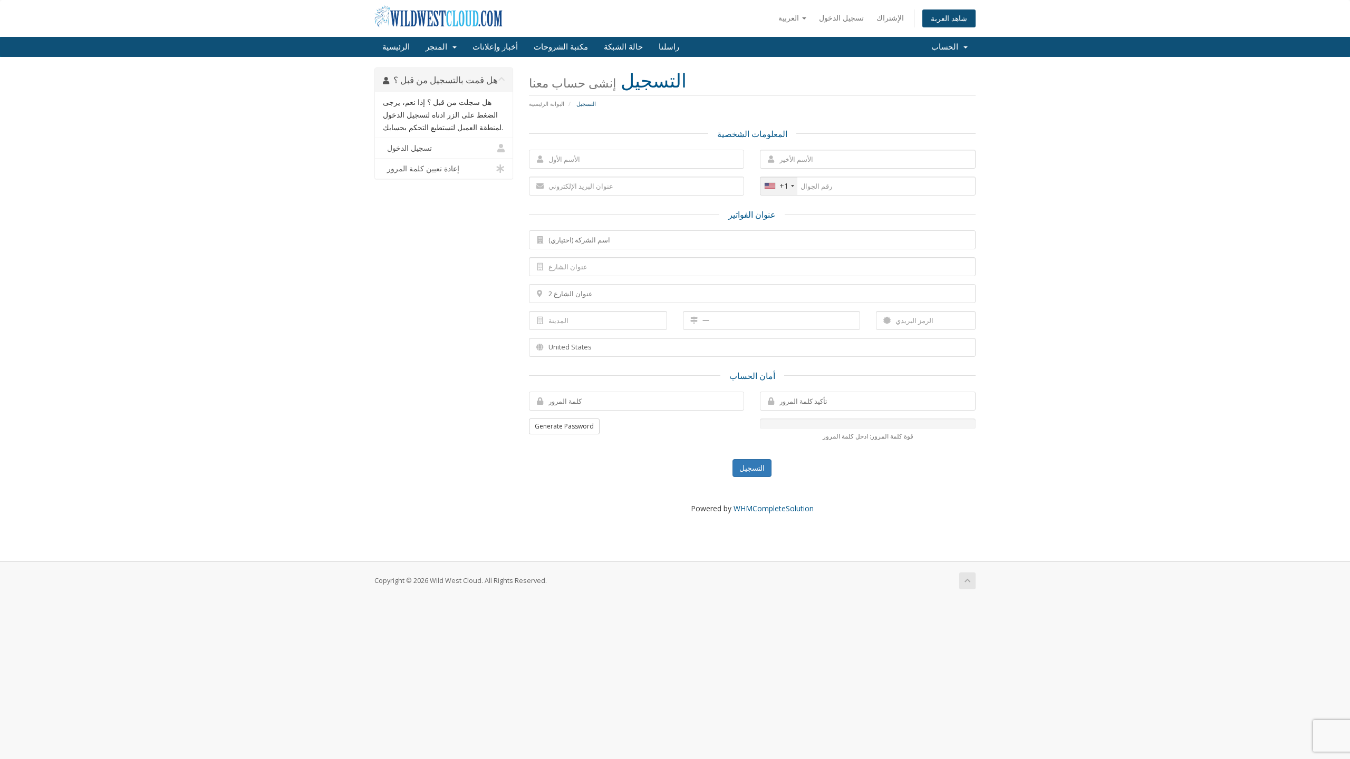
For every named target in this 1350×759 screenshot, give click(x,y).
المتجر (438, 47)
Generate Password (564, 426)
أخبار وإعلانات (495, 47)
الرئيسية (396, 47)
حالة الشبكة (623, 47)
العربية (789, 18)
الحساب (946, 47)
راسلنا (669, 47)
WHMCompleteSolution (774, 508)
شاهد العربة (949, 18)
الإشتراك (890, 18)
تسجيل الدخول (841, 18)
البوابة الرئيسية (546, 104)
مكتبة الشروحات (561, 47)
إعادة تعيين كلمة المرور (421, 168)
